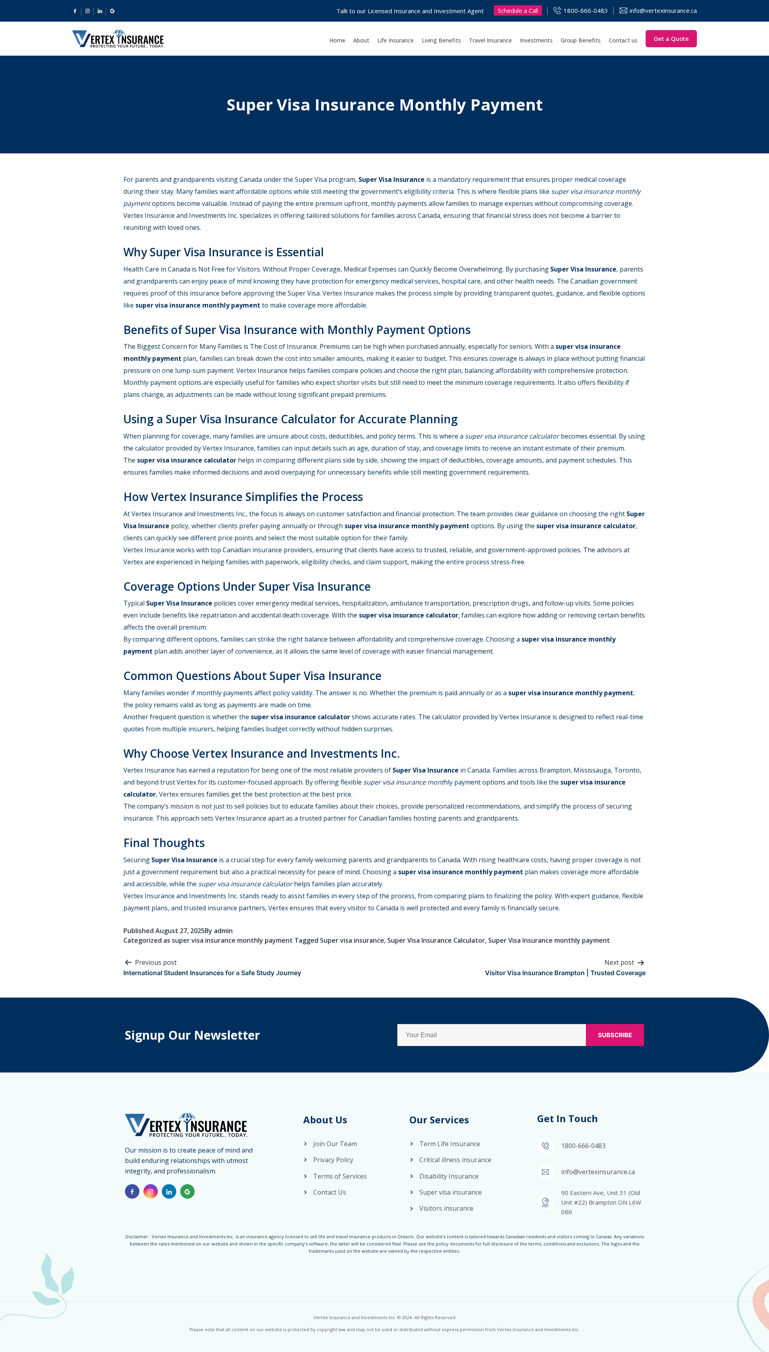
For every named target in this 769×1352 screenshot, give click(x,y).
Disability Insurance (449, 1176)
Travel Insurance (490, 40)
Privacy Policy (333, 1159)
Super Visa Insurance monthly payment (549, 940)
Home (337, 40)
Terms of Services (340, 1176)
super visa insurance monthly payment (232, 940)
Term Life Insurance (449, 1143)
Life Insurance (395, 40)
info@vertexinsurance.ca (663, 10)
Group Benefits (581, 40)
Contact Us (329, 1192)
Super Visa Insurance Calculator (436, 940)
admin (223, 930)
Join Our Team (335, 1143)
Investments (536, 40)
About (361, 40)
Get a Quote (671, 38)
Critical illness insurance (455, 1159)
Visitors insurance (446, 1208)
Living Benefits (441, 40)
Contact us (623, 40)
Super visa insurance (352, 940)
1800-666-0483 (586, 10)
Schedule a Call (518, 10)
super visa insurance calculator (512, 436)
